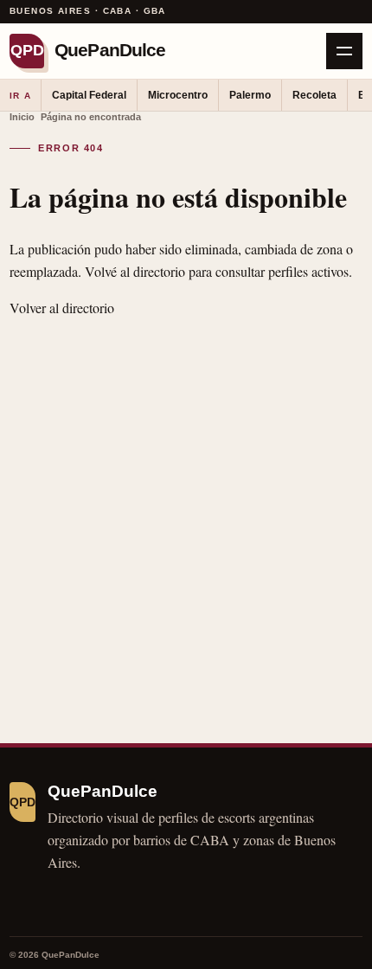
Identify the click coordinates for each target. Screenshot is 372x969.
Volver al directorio (62, 307)
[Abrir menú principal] (344, 51)
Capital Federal (89, 95)
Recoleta (314, 95)
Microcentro (178, 95)
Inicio (22, 117)
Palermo (250, 95)
